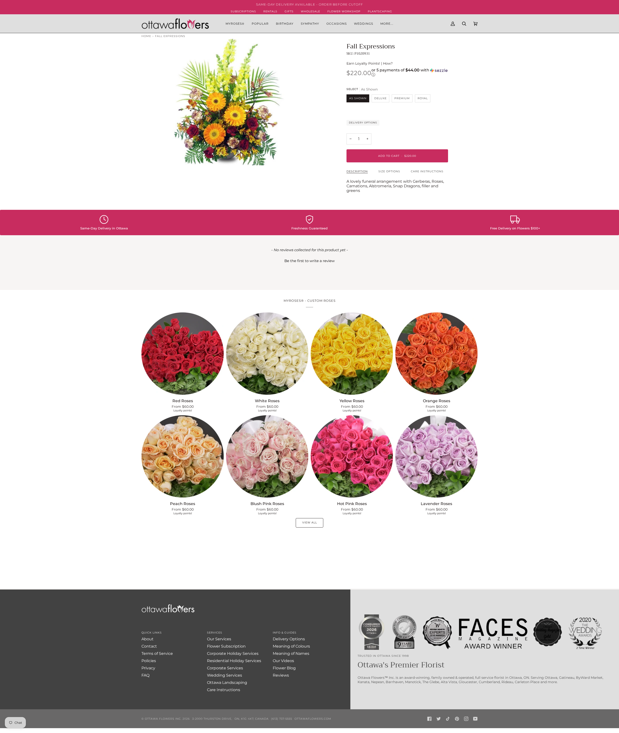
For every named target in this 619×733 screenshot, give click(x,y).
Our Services (219, 639)
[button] (260, 23)
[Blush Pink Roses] (267, 456)
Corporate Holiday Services (232, 653)
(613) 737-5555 (281, 718)
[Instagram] (466, 719)
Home (146, 36)
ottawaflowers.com (313, 718)
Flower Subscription (226, 646)
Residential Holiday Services (234, 660)
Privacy (148, 668)
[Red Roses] (182, 353)
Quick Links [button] (151, 632)
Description (357, 171)
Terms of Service (157, 653)
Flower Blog (284, 668)
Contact (149, 646)
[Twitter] (438, 719)
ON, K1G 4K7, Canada (252, 718)
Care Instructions (427, 171)
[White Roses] (267, 353)
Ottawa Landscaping (227, 682)
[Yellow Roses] (352, 353)
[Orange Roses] (436, 353)
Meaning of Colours (291, 646)
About (147, 639)
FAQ (145, 675)
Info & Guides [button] (284, 632)
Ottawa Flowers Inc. (163, 718)
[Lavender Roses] (436, 456)
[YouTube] (475, 719)
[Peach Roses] (182, 456)
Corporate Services (225, 668)
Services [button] (214, 632)
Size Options (389, 171)
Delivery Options (363, 122)
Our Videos (283, 660)
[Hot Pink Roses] (352, 456)
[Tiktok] (448, 719)
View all (309, 522)
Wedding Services (224, 675)
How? (388, 63)
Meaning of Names (291, 653)
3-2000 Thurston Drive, (212, 718)
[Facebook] (429, 719)
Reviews (281, 675)
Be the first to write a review (309, 260)
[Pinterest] (457, 719)
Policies (148, 660)
